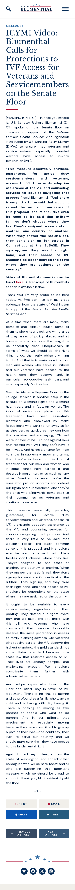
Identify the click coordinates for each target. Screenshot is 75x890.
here (19, 282)
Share (23, 814)
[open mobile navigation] (65, 9)
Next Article (51, 833)
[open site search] (8, 9)
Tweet (55, 814)
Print (23, 803)
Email (55, 803)
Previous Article (23, 833)
